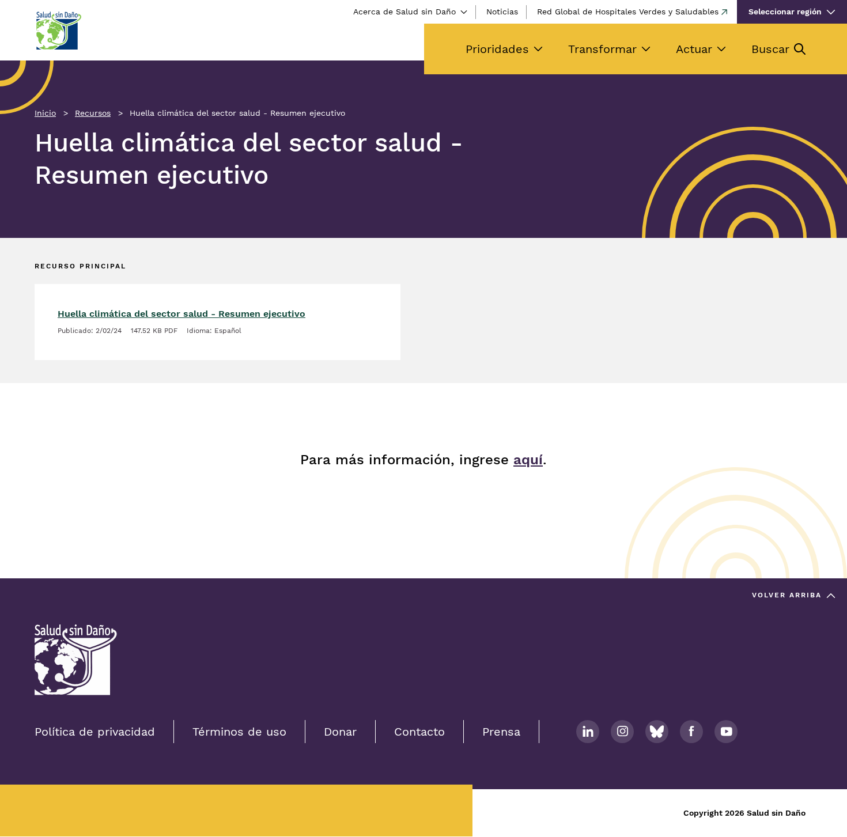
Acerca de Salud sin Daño (404, 11)
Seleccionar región (785, 11)
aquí (528, 460)
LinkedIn (587, 731)
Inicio (45, 113)
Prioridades (497, 49)
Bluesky (656, 731)
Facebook (691, 731)
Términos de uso (239, 731)
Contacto (419, 731)
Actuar (694, 49)
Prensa (501, 731)
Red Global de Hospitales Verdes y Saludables (628, 11)
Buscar (770, 49)
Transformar (602, 49)
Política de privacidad (95, 731)
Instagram (622, 731)
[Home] (58, 30)
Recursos (93, 113)
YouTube (726, 731)
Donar (340, 731)
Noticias (502, 11)
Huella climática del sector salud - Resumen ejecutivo (181, 313)
